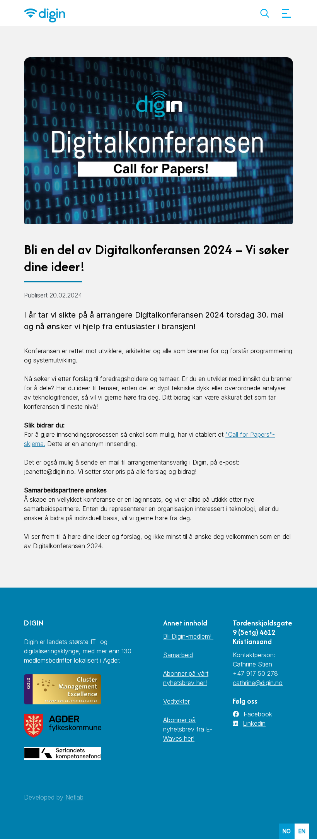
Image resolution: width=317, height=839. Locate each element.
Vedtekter (176, 701)
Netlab (74, 797)
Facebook (258, 714)
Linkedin (254, 723)
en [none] (301, 831)
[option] (302, 831)
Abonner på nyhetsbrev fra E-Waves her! (188, 729)
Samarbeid (178, 655)
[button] (264, 13)
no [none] (287, 831)
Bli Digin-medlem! (188, 636)
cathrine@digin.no (258, 683)
